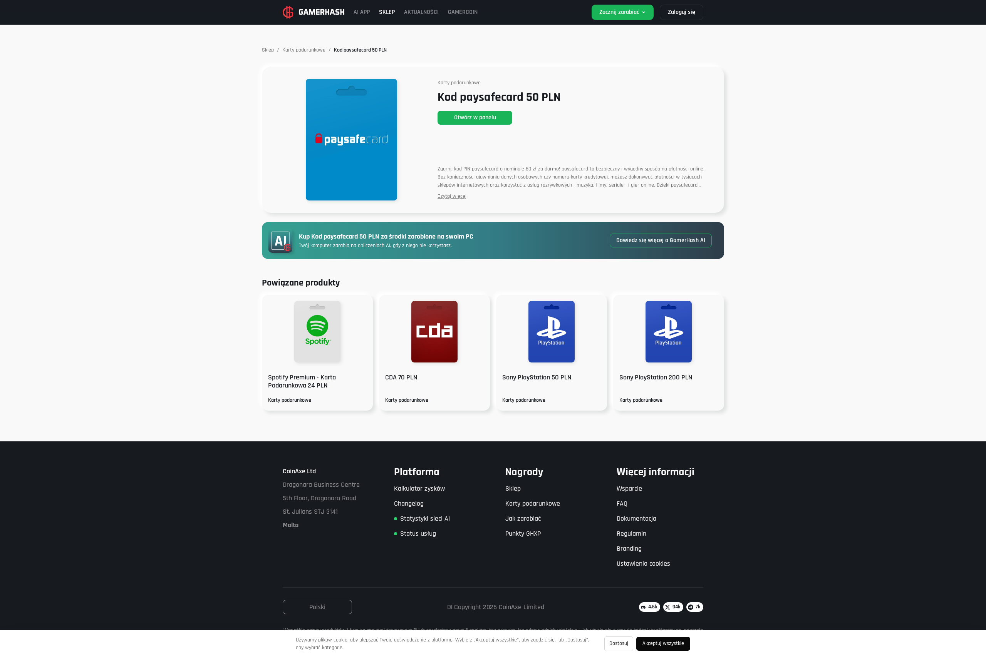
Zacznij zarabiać (619, 12)
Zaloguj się (681, 12)
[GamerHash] (313, 12)
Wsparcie (629, 488)
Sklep (268, 50)
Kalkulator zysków (419, 488)
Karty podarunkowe (303, 50)
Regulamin (631, 533)
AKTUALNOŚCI (421, 12)
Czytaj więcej (452, 196)
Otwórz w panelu (475, 118)
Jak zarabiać (523, 518)
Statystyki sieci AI (425, 518)
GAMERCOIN (463, 12)
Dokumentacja (636, 518)
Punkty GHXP (523, 533)
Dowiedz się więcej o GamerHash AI (660, 240)
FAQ (622, 503)
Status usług (418, 533)
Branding (629, 548)
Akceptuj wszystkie (663, 643)
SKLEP (387, 12)
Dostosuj (618, 643)
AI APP (362, 12)
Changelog (409, 503)
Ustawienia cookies (643, 563)
